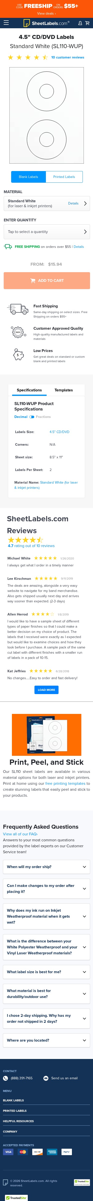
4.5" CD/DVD (59, 432)
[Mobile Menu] (6, 22)
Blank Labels (28, 177)
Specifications (29, 390)
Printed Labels (64, 177)
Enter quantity (20, 220)
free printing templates (65, 783)
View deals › (46, 13)
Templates (64, 390)
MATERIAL (13, 191)
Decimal (21, 417)
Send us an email (64, 1078)
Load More (46, 690)
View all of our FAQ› (20, 834)
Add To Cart (49, 280)
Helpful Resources (18, 1121)
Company (10, 1131)
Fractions (43, 417)
